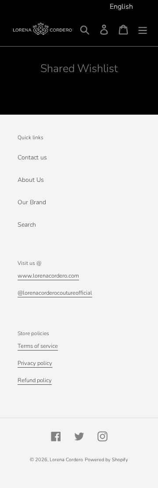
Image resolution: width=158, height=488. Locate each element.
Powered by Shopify (106, 459)
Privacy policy (35, 363)
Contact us (32, 157)
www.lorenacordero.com (48, 276)
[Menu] (142, 29)
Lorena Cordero (66, 459)
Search (27, 225)
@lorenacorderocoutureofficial (55, 293)
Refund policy (35, 380)
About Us (31, 180)
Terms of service (38, 346)
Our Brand (32, 202)
